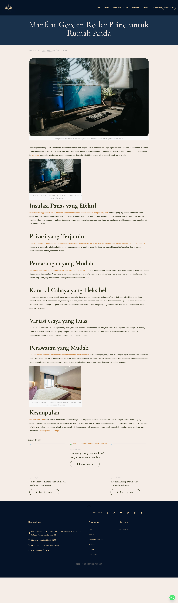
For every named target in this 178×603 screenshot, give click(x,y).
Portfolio (92, 544)
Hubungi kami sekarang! (49, 431)
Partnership (93, 554)
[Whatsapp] (172, 597)
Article (91, 549)
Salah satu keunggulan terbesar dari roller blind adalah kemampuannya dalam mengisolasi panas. (69, 212)
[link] (8, 8)
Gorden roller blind (37, 419)
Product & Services (96, 539)
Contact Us (123, 530)
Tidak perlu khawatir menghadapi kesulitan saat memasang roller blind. (58, 270)
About (91, 535)
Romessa (35, 155)
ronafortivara (47, 50)
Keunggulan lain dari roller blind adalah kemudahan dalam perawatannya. (59, 355)
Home (91, 530)
